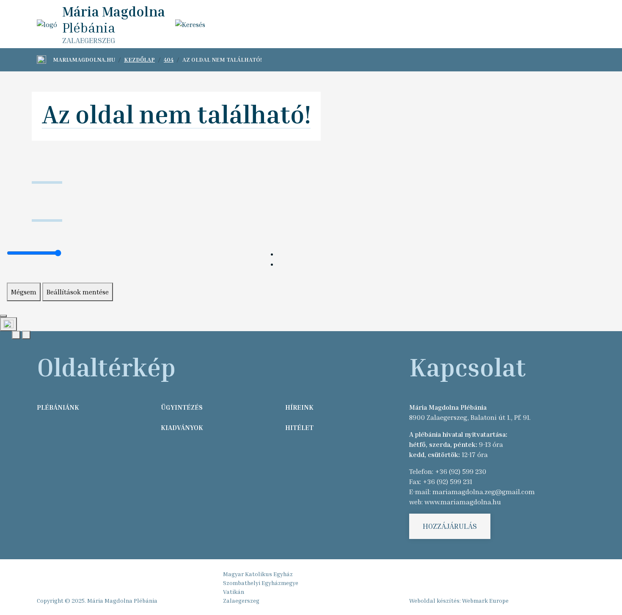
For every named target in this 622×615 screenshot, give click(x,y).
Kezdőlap (139, 59)
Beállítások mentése (78, 292)
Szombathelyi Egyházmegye (260, 582)
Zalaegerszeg (241, 600)
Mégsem (23, 292)
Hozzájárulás (450, 526)
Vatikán (233, 591)
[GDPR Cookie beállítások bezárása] (3, 316)
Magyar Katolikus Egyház (258, 573)
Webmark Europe (485, 600)
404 (168, 59)
